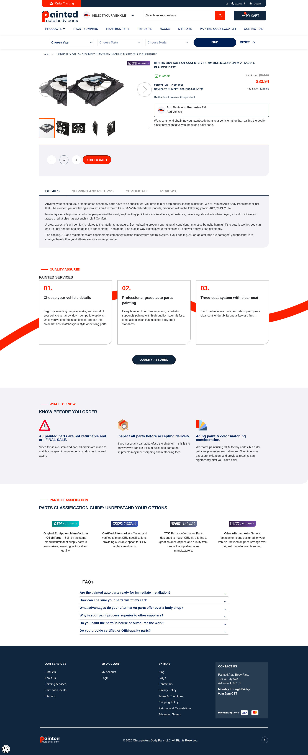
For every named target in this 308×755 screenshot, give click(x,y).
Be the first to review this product (174, 97)
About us (50, 678)
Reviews (168, 191)
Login (257, 3)
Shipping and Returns (92, 191)
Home (46, 54)
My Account (108, 672)
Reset (245, 42)
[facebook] (264, 739)
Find (215, 42)
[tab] (52, 191)
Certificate (137, 191)
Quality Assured (154, 359)
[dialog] (6, 749)
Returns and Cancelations (174, 708)
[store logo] (60, 17)
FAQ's (162, 678)
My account (237, 3)
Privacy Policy (167, 690)
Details (52, 191)
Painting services (55, 684)
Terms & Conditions (170, 696)
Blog (161, 672)
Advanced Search (169, 714)
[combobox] (184, 15)
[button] (46, 89)
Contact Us (165, 684)
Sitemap (50, 696)
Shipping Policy (168, 702)
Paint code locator (56, 690)
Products (50, 672)
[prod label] (138, 63)
